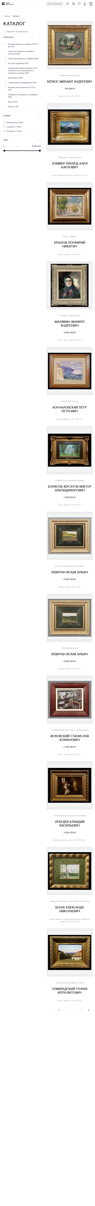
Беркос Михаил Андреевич (69, 81)
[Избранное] (79, 4)
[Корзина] (74, 4)
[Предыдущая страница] (50, 1010)
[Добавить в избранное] (87, 27)
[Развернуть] (5, 44)
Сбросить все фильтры (17, 31)
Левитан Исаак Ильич (69, 572)
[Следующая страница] (88, 1010)
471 (80, 1010)
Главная (6, 16)
